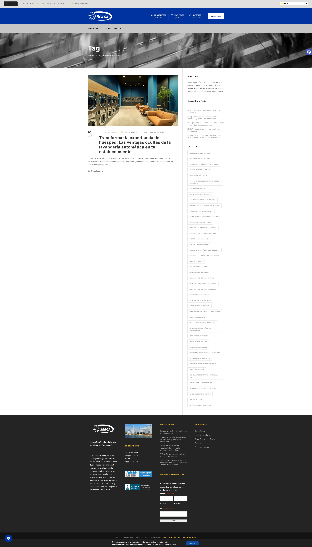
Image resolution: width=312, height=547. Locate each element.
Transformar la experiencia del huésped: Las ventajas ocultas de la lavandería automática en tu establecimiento (135, 144)
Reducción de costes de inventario (202, 323)
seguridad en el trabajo (198, 347)
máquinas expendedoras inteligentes (203, 284)
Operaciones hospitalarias (199, 295)
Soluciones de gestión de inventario (203, 364)
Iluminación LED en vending (199, 245)
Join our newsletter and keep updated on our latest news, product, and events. (172, 487)
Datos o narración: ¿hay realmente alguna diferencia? (203, 111)
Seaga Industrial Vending (199, 336)
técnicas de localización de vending (203, 388)
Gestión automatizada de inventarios (203, 233)
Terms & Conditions (172, 537)
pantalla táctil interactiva (200, 306)
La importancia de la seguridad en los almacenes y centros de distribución (202, 117)
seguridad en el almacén (198, 342)
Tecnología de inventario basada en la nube (204, 376)
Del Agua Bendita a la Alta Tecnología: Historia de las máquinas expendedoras (205, 124)
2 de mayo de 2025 (110, 132)
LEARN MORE (216, 16)
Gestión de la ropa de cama (199, 239)
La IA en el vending (196, 261)
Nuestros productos (112, 28)
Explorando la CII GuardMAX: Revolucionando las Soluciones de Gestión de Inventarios (205, 136)
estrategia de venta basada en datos (203, 228)
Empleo (198, 443)
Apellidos (177, 503)
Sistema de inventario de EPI (200, 358)
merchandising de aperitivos (200, 267)
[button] (309, 52)
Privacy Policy (189, 537)
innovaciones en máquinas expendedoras (204, 250)
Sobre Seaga (93, 28)
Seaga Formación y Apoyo (205, 439)
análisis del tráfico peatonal (200, 159)
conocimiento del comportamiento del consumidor (204, 182)
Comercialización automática (200, 170)
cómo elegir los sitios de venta (201, 211)
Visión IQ (152, 132)
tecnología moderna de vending (201, 383)
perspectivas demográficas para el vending (205, 311)
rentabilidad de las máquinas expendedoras (200, 329)
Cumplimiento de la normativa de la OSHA (204, 206)
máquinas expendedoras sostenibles (203, 289)
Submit (173, 521)
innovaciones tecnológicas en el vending (205, 256)
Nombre (163, 503)
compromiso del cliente (198, 175)
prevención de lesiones (198, 317)
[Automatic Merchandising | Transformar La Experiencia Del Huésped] (133, 100)
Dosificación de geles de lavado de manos (205, 217)
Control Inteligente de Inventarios (202, 200)
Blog (145, 132)
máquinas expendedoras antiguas (202, 278)
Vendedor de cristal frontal (200, 394)
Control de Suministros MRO (200, 194)
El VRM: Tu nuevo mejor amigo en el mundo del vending (204, 130)
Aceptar (193, 543)
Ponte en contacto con (204, 447)
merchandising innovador (199, 272)
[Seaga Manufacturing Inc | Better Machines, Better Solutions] (100, 16)
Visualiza (160, 132)
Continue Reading (95, 171)
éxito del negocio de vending (200, 405)
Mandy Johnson (130, 132)
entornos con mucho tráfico (200, 222)
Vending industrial (196, 400)
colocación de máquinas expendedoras (204, 164)
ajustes (173, 544)
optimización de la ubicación (200, 300)
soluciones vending (197, 370)
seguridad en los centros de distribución (205, 353)
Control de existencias (198, 189)
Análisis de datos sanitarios (200, 153)
